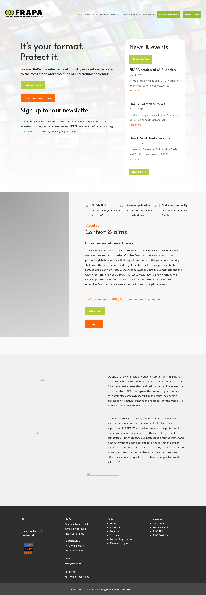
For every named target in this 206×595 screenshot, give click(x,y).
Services (114, 531)
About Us (89, 15)
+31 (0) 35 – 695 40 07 (77, 576)
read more (135, 90)
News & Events (130, 15)
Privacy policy (160, 527)
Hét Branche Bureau (123, 589)
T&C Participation (163, 535)
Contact (147, 15)
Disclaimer (159, 523)
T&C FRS (158, 531)
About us (95, 311)
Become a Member (168, 14)
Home (79, 15)
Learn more (32, 85)
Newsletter (141, 59)
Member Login (192, 14)
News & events (139, 172)
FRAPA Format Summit (147, 103)
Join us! (94, 324)
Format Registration (121, 539)
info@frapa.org (74, 563)
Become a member (37, 98)
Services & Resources (110, 15)
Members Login (119, 543)
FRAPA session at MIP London (152, 69)
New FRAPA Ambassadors (149, 138)
